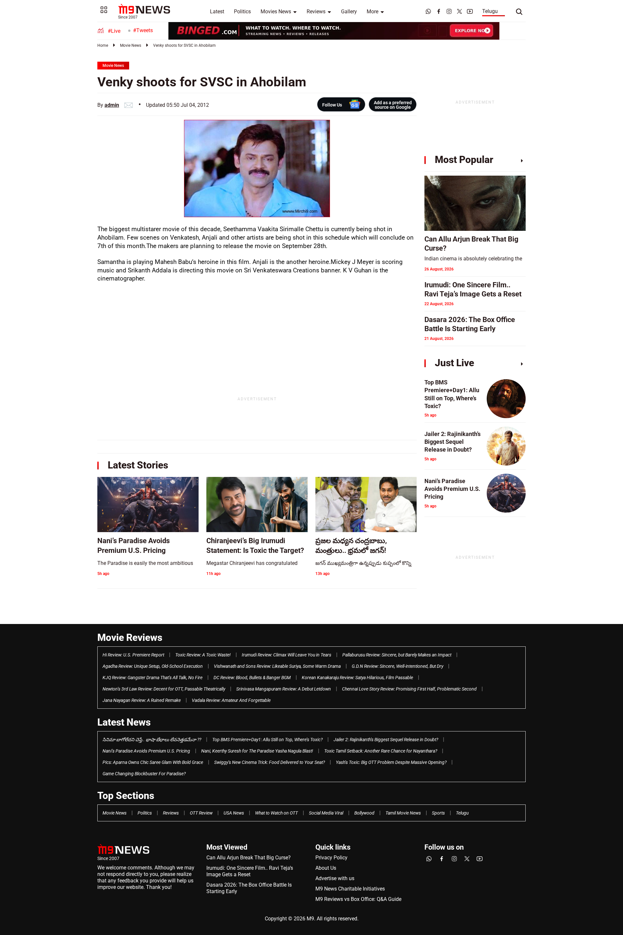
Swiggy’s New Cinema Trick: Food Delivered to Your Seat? (269, 762)
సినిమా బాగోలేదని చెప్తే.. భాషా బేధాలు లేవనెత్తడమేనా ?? (152, 739)
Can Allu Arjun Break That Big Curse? (248, 857)
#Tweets (143, 30)
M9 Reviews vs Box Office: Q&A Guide (358, 899)
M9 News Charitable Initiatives (350, 889)
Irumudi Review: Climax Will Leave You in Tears (286, 654)
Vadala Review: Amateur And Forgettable (231, 700)
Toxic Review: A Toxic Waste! (203, 654)
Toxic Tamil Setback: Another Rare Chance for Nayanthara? (380, 751)
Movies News (276, 11)
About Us (325, 868)
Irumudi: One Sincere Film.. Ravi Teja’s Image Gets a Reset (249, 871)
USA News (234, 813)
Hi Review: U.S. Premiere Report (133, 654)
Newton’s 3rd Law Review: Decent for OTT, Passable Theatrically (164, 689)
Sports (438, 813)
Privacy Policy (331, 857)
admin (111, 105)
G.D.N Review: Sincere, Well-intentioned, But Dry (397, 666)
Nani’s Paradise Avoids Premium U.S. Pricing (146, 751)
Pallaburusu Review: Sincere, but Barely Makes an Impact (396, 654)
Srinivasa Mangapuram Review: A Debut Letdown (283, 689)
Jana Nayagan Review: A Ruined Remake (142, 700)
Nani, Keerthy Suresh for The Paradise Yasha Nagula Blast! (257, 751)
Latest (217, 11)
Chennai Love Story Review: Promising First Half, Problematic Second (409, 689)
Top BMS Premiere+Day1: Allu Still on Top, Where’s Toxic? (267, 739)
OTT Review (201, 813)
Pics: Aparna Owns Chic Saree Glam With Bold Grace (153, 762)
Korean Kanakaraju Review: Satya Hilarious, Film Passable (357, 677)
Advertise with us (334, 878)
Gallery (349, 11)
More (372, 11)
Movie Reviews (129, 637)
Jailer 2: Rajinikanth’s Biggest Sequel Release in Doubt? (386, 739)
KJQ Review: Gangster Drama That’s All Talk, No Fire (152, 677)
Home (102, 45)
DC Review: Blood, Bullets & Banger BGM (252, 677)
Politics (242, 11)
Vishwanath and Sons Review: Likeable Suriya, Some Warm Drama (277, 666)
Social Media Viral (326, 813)
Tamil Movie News (403, 813)
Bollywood (364, 813)
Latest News (124, 722)
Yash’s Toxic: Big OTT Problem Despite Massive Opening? (391, 762)
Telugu (490, 11)
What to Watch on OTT (276, 813)
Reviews (316, 11)
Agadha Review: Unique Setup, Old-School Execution (153, 666)
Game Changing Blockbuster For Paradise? (144, 773)
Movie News (130, 45)
